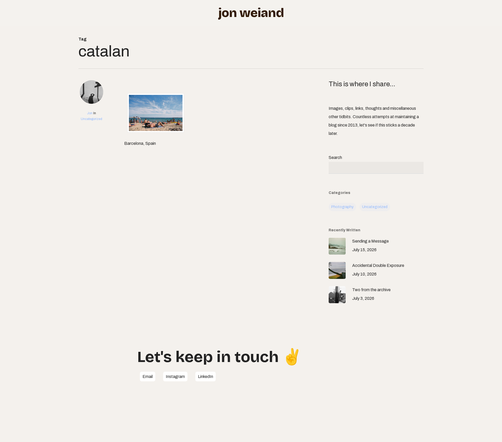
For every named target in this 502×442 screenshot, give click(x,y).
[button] (147, 376)
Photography (342, 207)
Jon (90, 113)
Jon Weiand (251, 13)
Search (335, 157)
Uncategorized (91, 119)
